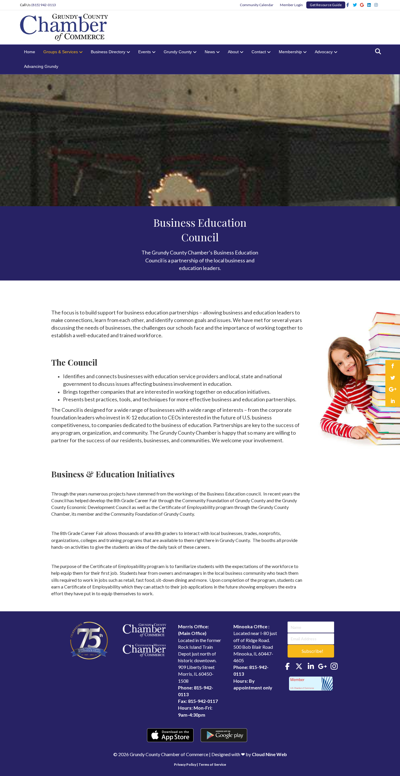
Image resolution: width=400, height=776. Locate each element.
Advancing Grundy (41, 66)
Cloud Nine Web (269, 754)
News (210, 51)
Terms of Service (212, 764)
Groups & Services (60, 51)
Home (29, 51)
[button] (311, 651)
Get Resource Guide (326, 5)
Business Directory (108, 51)
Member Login (291, 5)
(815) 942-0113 (43, 5)
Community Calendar (256, 5)
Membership (290, 51)
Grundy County (178, 51)
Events (144, 51)
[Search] (376, 51)
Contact (259, 51)
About (233, 51)
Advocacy (324, 51)
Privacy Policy (185, 764)
